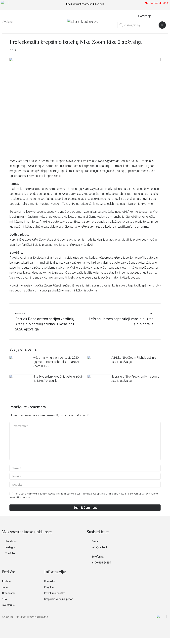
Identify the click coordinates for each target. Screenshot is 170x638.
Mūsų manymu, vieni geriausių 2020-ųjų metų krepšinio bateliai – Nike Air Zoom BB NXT (56, 362)
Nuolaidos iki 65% (157, 3)
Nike (14, 50)
